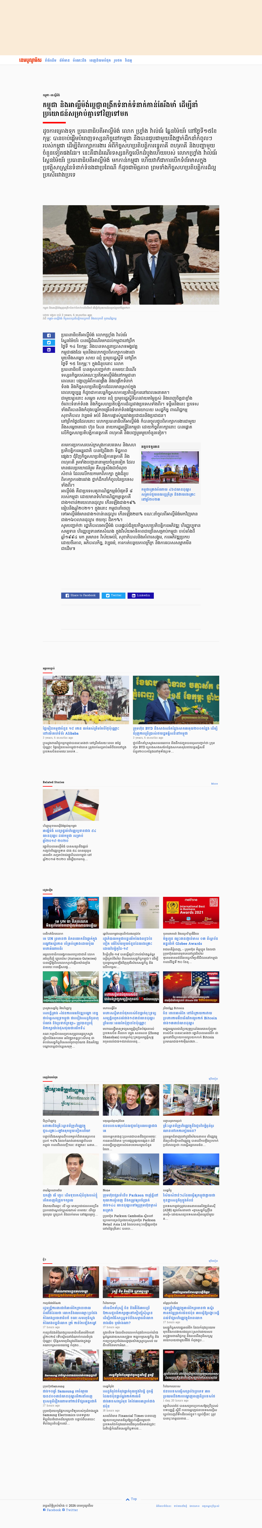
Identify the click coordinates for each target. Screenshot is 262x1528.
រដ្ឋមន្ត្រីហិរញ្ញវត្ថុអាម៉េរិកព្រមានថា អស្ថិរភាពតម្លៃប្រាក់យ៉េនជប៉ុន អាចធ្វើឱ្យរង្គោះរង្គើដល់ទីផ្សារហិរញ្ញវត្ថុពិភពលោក (191, 1313)
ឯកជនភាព (194, 1506)
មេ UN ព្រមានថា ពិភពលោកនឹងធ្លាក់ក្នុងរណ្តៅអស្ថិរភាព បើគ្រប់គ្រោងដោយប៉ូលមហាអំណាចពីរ (70, 944)
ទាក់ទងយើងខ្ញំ (180, 1506)
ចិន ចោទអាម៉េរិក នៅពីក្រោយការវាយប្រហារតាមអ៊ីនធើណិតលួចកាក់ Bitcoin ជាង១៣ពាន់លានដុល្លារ (190, 1018)
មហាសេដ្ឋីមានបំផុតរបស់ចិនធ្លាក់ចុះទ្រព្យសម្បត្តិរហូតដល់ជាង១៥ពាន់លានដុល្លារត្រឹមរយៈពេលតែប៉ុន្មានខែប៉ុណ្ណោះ (129, 1018)
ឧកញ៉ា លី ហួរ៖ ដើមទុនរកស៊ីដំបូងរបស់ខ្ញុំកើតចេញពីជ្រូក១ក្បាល (70, 1198)
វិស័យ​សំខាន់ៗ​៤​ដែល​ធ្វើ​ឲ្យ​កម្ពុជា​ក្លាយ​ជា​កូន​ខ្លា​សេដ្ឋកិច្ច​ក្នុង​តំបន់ (189, 1198)
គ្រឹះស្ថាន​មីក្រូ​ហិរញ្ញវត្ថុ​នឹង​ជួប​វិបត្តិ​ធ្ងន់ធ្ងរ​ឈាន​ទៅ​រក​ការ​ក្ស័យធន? (188, 1128)
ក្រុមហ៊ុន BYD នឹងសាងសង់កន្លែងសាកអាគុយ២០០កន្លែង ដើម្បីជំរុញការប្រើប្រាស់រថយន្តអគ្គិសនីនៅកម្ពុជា (175, 731)
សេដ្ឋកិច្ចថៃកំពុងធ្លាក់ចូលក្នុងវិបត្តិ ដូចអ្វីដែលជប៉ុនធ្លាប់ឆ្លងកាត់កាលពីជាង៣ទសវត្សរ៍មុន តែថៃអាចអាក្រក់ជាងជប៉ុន (129, 1399)
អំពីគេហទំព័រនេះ (163, 1506)
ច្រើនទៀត (213, 1079)
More (214, 784)
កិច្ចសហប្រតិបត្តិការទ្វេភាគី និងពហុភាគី (83, 319)
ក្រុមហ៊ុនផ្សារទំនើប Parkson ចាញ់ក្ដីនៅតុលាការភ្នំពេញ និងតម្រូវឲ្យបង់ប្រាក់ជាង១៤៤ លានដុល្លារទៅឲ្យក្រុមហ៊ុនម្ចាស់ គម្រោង (130, 1203)
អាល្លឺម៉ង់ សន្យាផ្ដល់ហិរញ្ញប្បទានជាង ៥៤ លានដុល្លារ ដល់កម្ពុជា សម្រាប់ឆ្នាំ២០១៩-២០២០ (69, 836)
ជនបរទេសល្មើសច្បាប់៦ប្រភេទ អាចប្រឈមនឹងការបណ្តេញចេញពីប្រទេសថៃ (189, 1394)
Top (133, 1499)
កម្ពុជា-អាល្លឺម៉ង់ (55, 319)
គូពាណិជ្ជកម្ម (110, 319)
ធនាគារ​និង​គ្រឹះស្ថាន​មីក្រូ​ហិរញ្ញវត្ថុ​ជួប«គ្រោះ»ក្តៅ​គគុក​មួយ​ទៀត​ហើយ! (66, 1128)
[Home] (30, 60)
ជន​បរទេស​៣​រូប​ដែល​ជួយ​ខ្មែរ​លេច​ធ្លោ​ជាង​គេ (130, 1128)
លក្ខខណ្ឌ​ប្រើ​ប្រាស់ (210, 1506)
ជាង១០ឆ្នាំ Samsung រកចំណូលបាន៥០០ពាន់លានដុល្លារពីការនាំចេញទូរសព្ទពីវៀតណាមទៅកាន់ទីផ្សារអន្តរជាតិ (70, 1396)
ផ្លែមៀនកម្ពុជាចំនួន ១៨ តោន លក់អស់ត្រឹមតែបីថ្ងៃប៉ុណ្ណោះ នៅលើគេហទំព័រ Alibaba (81, 731)
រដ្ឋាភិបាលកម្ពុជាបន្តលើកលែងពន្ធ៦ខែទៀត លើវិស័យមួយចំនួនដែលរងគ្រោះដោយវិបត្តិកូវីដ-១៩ (127, 944)
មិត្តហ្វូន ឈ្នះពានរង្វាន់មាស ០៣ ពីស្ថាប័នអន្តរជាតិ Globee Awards (190, 941)
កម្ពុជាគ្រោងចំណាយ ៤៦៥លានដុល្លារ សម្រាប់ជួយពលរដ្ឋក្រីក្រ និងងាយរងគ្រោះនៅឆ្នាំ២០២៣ (168, 494)
